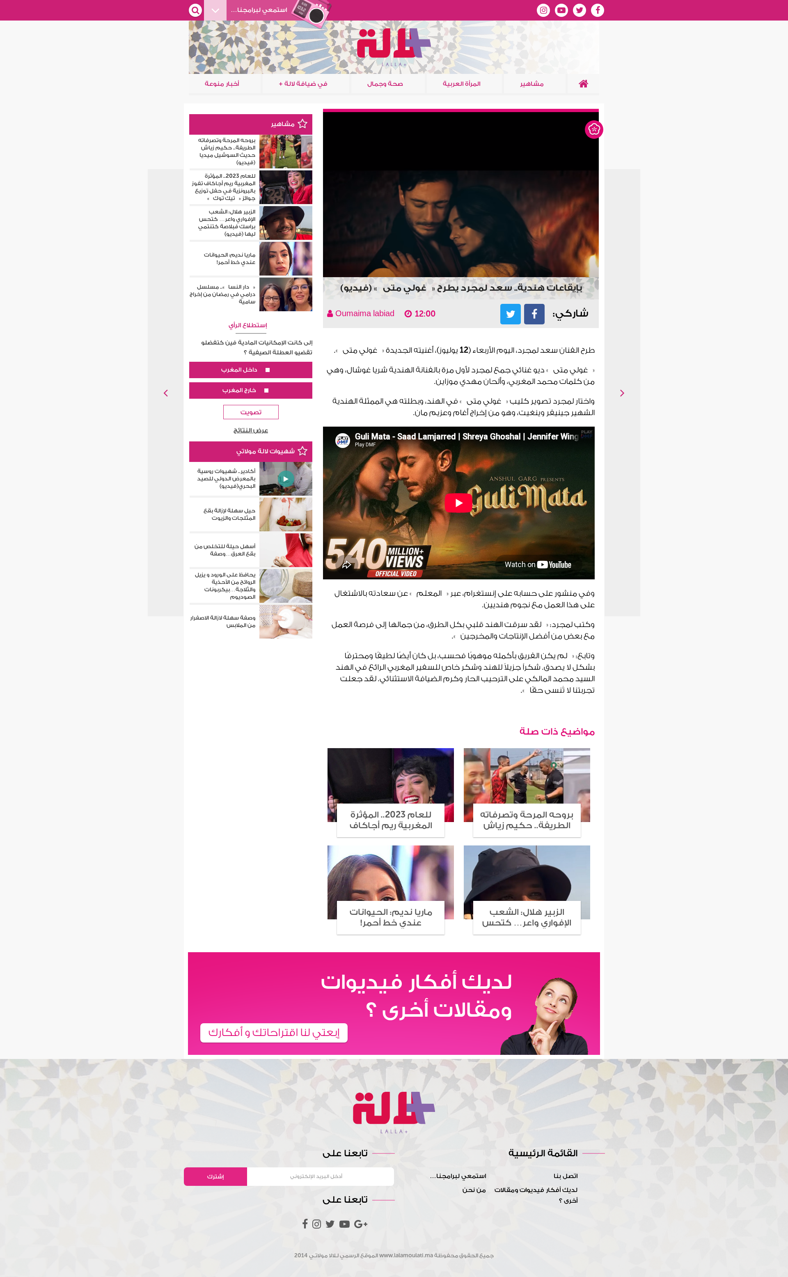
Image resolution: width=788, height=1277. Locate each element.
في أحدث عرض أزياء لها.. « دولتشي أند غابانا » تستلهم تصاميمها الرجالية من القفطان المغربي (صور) (165, 392)
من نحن (474, 1190)
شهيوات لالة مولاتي (265, 451)
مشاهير (594, 129)
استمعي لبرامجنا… (458, 1176)
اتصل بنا (565, 1176)
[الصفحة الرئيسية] (583, 84)
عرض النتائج (251, 430)
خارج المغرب (239, 390)
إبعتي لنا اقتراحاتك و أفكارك (273, 1033)
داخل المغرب (239, 370)
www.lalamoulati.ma (406, 1255)
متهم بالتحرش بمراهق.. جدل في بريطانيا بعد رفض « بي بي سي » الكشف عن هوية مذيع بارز (622, 392)
